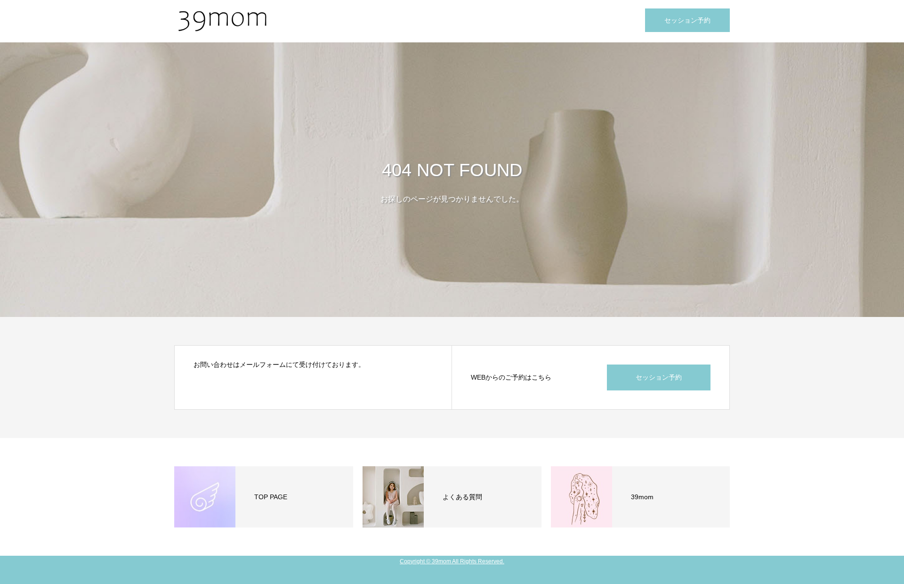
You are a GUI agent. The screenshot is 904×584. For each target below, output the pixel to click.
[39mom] (221, 21)
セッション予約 (687, 20)
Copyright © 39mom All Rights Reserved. (452, 561)
